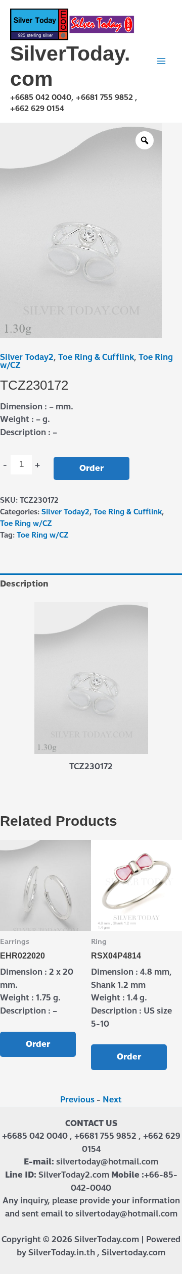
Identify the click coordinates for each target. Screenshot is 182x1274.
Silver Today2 (27, 357)
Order (91, 468)
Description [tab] (24, 583)
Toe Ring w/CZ (26, 523)
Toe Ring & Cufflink (96, 357)
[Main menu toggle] (161, 61)
